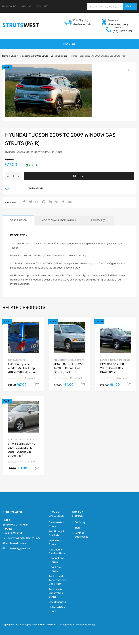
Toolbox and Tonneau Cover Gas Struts (57, 580)
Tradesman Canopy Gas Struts (56, 593)
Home (5, 56)
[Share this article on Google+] (36, 202)
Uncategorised (57, 602)
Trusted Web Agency (84, 624)
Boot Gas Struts (59, 56)
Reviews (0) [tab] (98, 220)
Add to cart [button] (36, 384)
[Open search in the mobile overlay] (112, 6)
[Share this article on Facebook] (23, 202)
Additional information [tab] (59, 220)
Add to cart (79, 176)
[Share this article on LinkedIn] (49, 202)
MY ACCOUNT (9, 6)
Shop (13, 56)
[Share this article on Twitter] (30, 202)
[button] (66, 44)
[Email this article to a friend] (69, 202)
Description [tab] (18, 220)
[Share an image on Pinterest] (43, 202)
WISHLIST (26, 6)
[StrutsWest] (21, 27)
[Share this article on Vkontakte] (56, 202)
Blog (77, 527)
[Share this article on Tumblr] (62, 202)
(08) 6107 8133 (121, 31)
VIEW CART (42, 6)
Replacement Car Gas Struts (33, 56)
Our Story (80, 522)
